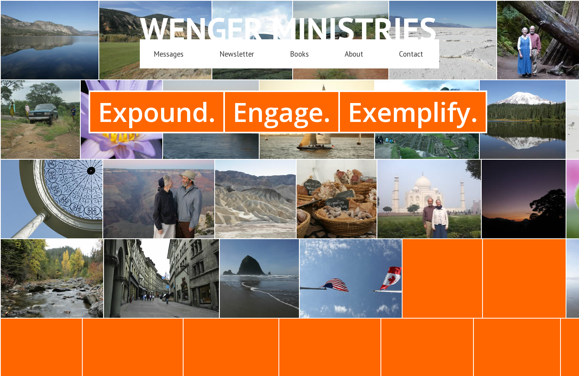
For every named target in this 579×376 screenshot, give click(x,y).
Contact (411, 54)
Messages (169, 54)
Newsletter (236, 54)
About (354, 54)
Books (299, 54)
